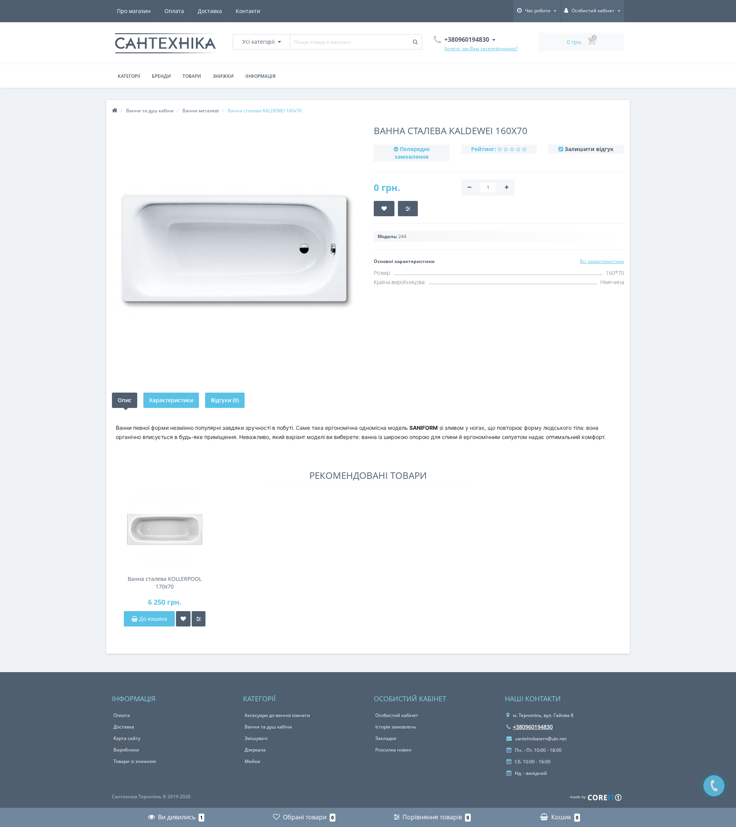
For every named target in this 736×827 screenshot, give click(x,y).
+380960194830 (533, 726)
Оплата (174, 11)
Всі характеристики (602, 261)
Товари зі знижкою (134, 761)
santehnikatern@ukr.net (540, 738)
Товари (191, 76)
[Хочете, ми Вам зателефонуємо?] (714, 785)
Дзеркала (255, 749)
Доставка (210, 11)
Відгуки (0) (225, 400)
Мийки (252, 761)
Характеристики (171, 400)
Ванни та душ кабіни (268, 726)
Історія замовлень (395, 726)
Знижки (223, 76)
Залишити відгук (589, 149)
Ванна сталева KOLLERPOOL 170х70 (165, 582)
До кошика (152, 618)
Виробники (126, 749)
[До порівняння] (198, 618)
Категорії (129, 76)
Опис (124, 400)
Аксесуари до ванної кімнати (277, 715)
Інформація (260, 76)
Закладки (385, 738)
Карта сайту (126, 738)
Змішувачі (256, 738)
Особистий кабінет (396, 715)
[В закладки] (183, 618)
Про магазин (134, 11)
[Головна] (114, 110)
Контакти (248, 11)
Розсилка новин (393, 749)
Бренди (161, 76)
